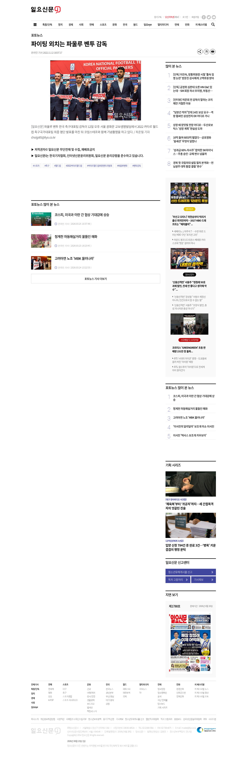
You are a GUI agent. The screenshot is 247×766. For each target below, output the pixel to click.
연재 (159, 684)
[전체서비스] (35, 24)
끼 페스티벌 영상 (202, 692)
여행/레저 (91, 692)
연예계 (51, 688)
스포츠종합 (67, 696)
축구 (64, 692)
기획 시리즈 (173, 465)
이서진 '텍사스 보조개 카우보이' (190, 435)
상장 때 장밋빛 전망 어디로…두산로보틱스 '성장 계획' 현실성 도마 (193, 126)
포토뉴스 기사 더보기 (96, 279)
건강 (89, 688)
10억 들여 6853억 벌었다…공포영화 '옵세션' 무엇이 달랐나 (192, 139)
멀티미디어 (144, 684)
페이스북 (204, 17)
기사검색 (212, 24)
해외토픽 (126, 692)
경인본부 (109, 692)
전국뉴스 (109, 688)
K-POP (51, 700)
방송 (50, 696)
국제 (125, 696)
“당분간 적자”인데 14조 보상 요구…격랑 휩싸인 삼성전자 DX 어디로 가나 (193, 114)
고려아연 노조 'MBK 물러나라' (74, 258)
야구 (64, 688)
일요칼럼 (161, 688)
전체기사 (34, 684)
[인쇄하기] (212, 51)
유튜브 (214, 17)
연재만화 (180, 696)
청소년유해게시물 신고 (180, 572)
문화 (89, 684)
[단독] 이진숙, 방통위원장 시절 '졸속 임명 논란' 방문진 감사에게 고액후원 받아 (193, 76)
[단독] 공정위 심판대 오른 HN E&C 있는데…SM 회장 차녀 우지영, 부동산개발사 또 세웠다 (192, 88)
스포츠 (65, 684)
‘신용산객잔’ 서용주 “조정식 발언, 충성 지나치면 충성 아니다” (189, 306)
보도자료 (90, 703)
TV (140, 692)
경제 (33, 698)
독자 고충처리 (175, 579)
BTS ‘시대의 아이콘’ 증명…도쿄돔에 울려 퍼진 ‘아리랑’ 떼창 (189, 360)
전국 (108, 684)
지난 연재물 (162, 700)
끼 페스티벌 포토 (202, 696)
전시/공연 (91, 696)
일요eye (34, 707)
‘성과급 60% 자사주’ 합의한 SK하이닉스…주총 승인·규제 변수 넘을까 (193, 152)
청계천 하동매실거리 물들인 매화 (76, 236)
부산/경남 (110, 696)
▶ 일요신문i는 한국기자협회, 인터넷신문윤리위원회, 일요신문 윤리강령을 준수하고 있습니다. (87, 155)
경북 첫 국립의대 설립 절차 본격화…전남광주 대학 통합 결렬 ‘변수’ (193, 164)
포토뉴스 (37, 35)
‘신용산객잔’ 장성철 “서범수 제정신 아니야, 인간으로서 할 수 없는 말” (189, 298)
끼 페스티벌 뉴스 (202, 688)
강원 (108, 703)
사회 (33, 702)
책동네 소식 (92, 711)
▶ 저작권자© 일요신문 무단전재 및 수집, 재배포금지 (63, 149)
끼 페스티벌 (199, 684)
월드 (125, 684)
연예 (50, 684)
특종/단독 (35, 688)
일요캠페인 (162, 692)
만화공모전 (181, 692)
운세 (159, 696)
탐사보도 (161, 703)
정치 (33, 693)
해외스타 (126, 688)
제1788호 (174, 606)
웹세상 (90, 707)
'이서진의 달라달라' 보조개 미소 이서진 (193, 426)
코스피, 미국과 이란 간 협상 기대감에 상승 (82, 214)
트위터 (209, 17)
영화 (50, 692)
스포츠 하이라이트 (70, 700)
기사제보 (198, 579)
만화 (178, 684)
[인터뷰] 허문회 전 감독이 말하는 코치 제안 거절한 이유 (193, 101)
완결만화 (180, 688)
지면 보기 (172, 594)
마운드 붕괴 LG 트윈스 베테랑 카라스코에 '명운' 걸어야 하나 (188, 241)
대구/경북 (110, 700)
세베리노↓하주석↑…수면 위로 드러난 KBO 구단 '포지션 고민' (189, 233)
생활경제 (90, 700)
